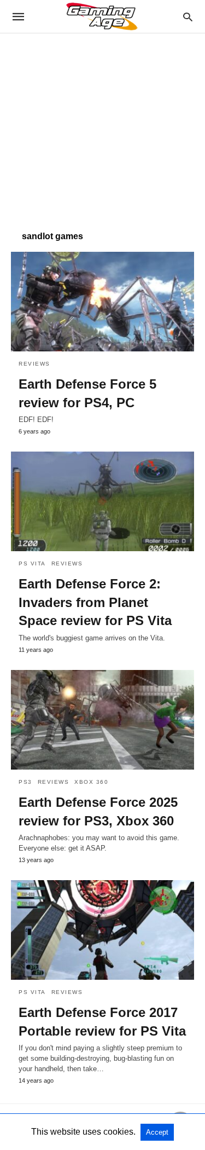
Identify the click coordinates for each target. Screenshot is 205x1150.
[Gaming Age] (101, 16)
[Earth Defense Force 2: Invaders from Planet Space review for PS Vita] (102, 501)
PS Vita (32, 563)
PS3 (25, 782)
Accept (157, 1132)
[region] (102, 126)
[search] (187, 16)
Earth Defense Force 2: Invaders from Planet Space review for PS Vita (95, 602)
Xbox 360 (91, 782)
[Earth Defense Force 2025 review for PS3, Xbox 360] (102, 720)
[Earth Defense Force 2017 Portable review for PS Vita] (102, 930)
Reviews (34, 364)
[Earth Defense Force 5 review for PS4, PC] (102, 301)
